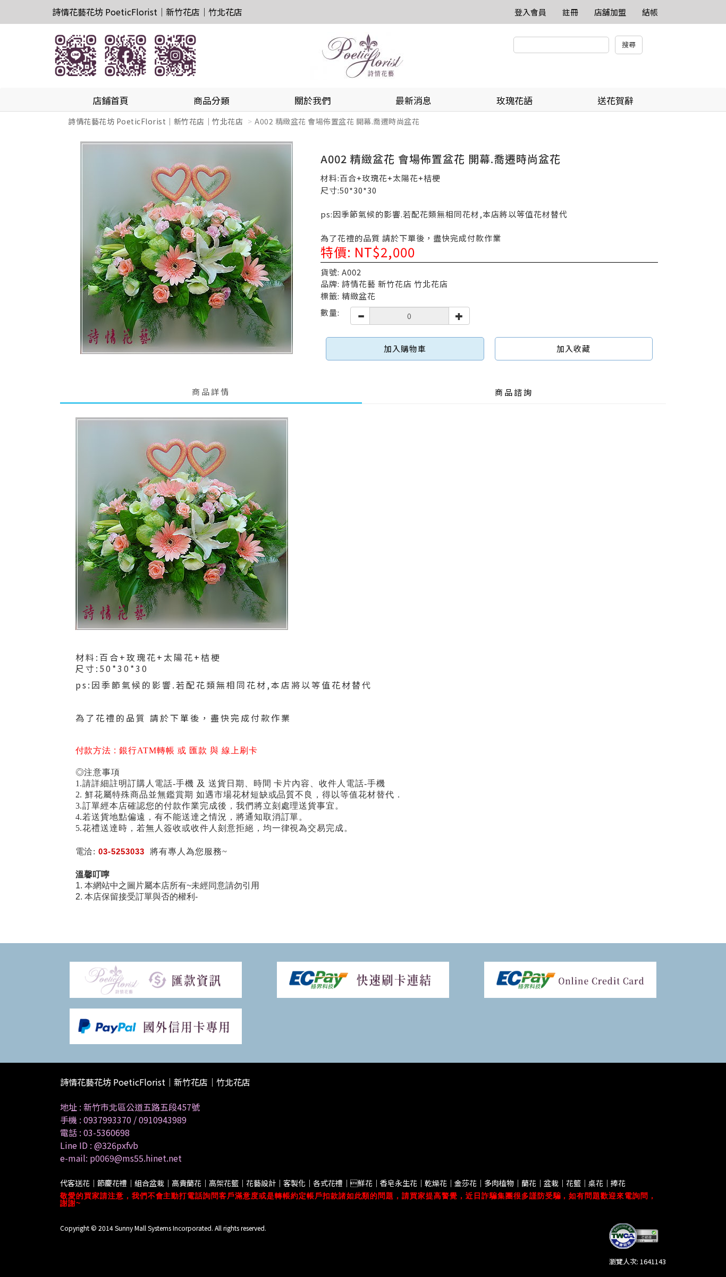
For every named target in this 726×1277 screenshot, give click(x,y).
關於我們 (312, 100)
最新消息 (413, 100)
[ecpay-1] (570, 979)
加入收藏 (573, 348)
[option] (186, 247)
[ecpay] (363, 979)
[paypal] (156, 1025)
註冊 (570, 12)
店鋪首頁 (110, 100)
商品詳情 (211, 391)
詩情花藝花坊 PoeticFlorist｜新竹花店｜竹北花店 (147, 11)
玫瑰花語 (514, 100)
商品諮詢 (514, 392)
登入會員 (530, 12)
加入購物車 (405, 348)
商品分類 (211, 100)
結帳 (650, 12)
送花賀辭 (615, 100)
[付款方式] (156, 979)
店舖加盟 (610, 12)
